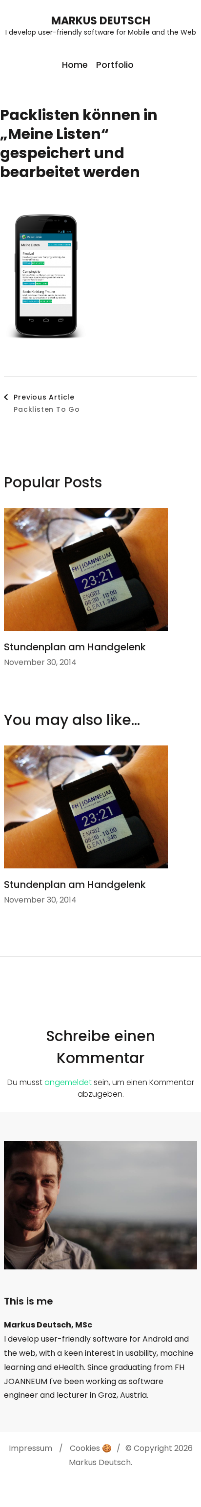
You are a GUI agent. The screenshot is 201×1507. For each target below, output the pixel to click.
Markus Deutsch (100, 20)
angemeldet (68, 1082)
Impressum (30, 1448)
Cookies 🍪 (91, 1448)
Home (75, 65)
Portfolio (115, 65)
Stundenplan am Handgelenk (75, 647)
